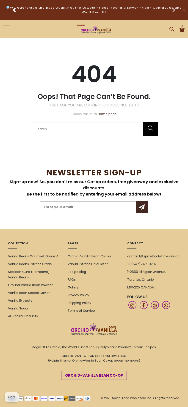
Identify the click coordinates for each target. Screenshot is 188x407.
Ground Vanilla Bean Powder (30, 285)
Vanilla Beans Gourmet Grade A (33, 256)
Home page (107, 114)
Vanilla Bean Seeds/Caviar (29, 293)
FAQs (72, 279)
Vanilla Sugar (18, 308)
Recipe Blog (77, 272)
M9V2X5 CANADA (140, 287)
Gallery (73, 287)
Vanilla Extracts (20, 300)
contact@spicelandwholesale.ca (153, 256)
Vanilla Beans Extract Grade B (31, 264)
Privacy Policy (78, 295)
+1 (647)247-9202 (142, 264)
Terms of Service (81, 310)
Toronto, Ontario (140, 279)
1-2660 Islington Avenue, (146, 272)
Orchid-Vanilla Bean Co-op (89, 256)
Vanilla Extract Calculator (88, 264)
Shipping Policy (79, 303)
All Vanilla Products (23, 316)
